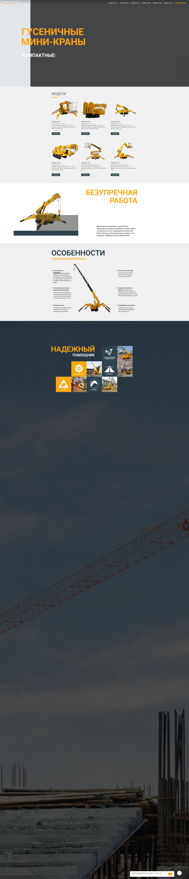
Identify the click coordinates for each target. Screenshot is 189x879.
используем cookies (137, 874)
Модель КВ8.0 (146, 3)
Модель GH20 (157, 3)
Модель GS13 (168, 3)
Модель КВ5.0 (135, 3)
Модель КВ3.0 (124, 3)
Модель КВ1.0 (113, 3)
